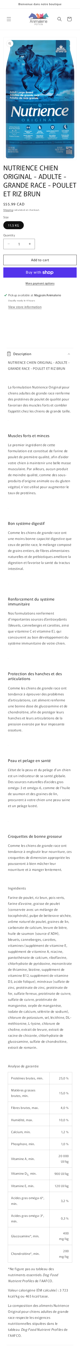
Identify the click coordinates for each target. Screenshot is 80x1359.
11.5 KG (13, 225)
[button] (9, 19)
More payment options (40, 283)
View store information (25, 306)
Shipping (8, 209)
